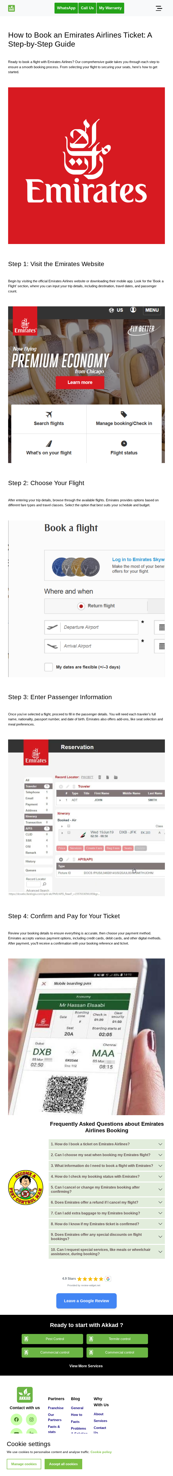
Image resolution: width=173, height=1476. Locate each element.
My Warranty (110, 8)
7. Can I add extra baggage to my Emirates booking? (95, 1213)
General (77, 1408)
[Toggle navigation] (159, 8)
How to (76, 1415)
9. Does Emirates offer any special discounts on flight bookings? (96, 1237)
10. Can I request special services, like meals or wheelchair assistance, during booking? (100, 1252)
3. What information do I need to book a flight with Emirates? (102, 1166)
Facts (75, 1422)
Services (100, 1421)
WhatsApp (66, 8)
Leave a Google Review (86, 1301)
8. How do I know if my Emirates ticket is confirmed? (95, 1224)
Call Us (87, 8)
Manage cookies (24, 1464)
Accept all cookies (63, 1464)
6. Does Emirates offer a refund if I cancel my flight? (94, 1202)
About (98, 1414)
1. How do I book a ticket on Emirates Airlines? (90, 1144)
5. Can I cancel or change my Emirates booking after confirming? (95, 1189)
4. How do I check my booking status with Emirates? (95, 1176)
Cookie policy (101, 1452)
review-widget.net (90, 1285)
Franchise (56, 1408)
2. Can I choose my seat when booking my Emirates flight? (100, 1155)
